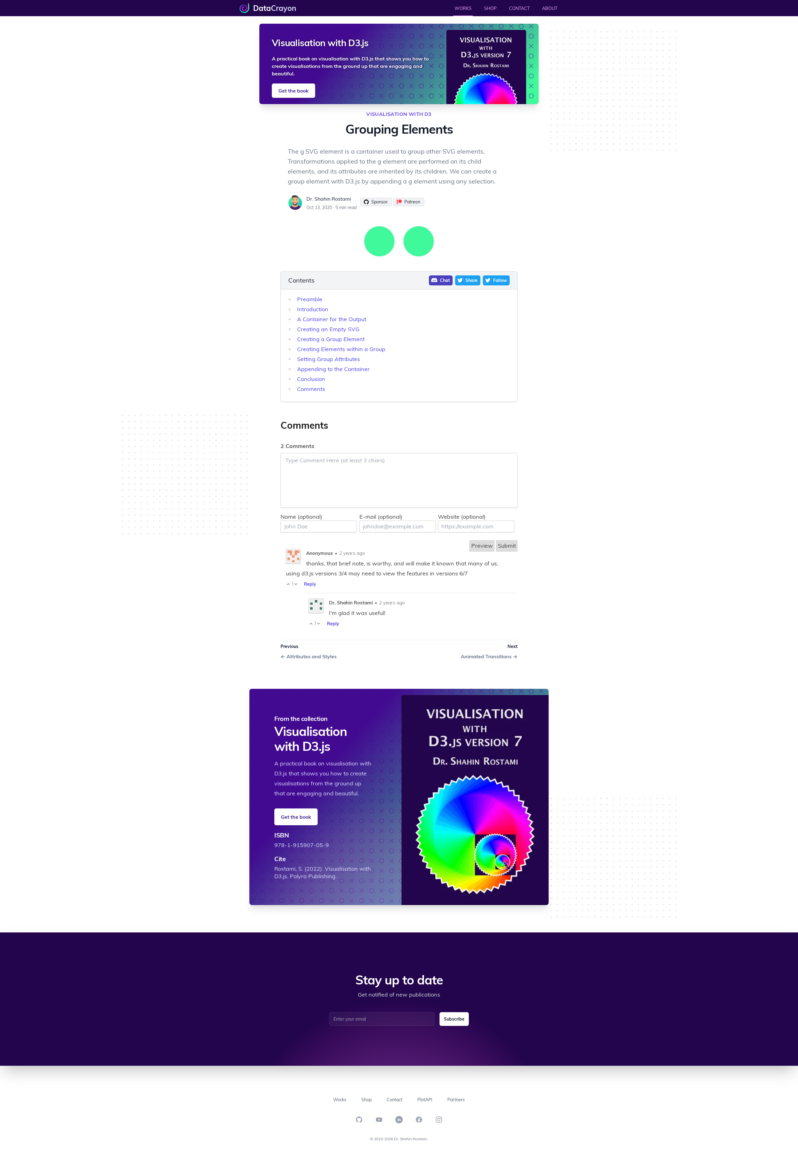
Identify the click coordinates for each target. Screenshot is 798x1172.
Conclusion (311, 379)
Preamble (309, 299)
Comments (311, 389)
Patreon (412, 202)
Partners (456, 1100)
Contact (394, 1100)
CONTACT (519, 8)
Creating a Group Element (331, 339)
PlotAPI (424, 1100)
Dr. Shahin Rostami (328, 199)
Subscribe (454, 1019)
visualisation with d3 (398, 114)
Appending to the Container (333, 369)
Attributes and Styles (309, 656)
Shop (366, 1100)
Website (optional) (462, 516)
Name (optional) (301, 516)
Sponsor (379, 202)
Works (339, 1100)
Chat (445, 280)
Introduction (312, 309)
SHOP (490, 8)
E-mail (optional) (380, 516)
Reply (310, 584)
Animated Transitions (489, 656)
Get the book (293, 91)
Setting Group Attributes (328, 359)
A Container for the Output (331, 319)
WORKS (463, 8)
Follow (500, 280)
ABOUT (549, 8)
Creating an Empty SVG (328, 329)
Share (471, 280)
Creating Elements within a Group (341, 349)
